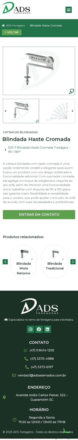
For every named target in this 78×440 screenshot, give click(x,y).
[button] (69, 10)
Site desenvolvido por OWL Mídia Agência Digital (41, 437)
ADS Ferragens (15, 25)
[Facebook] (39, 329)
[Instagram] (30, 329)
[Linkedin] (47, 329)
